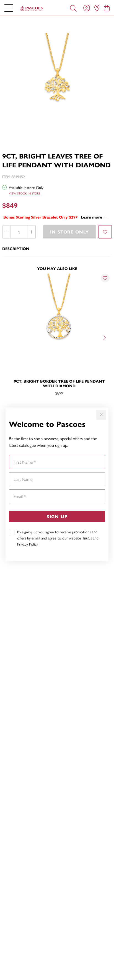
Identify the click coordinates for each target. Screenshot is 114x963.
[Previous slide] (8, 337)
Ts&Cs (87, 538)
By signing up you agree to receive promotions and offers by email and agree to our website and (58, 538)
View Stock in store (24, 193)
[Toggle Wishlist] (105, 278)
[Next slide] (105, 337)
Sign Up (57, 516)
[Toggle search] (73, 7)
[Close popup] (101, 415)
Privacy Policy (27, 544)
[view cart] (107, 7)
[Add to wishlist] (105, 231)
